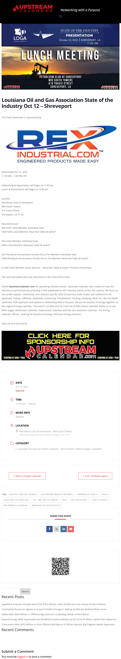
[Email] (71, 529)
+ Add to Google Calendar (27, 475)
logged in (22, 656)
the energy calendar (15, 505)
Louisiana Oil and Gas (16, 500)
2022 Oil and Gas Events (23, 494)
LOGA (104, 494)
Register (20, 416)
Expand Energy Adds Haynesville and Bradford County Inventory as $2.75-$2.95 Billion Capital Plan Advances (59, 619)
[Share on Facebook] (49, 529)
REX (64, 500)
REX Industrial (79, 500)
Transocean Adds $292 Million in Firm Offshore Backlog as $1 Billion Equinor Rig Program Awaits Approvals (58, 624)
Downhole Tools (87, 494)
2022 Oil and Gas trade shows (74, 294)
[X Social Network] (56, 529)
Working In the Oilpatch (46, 505)
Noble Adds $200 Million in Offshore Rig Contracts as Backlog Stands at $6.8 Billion (45, 614)
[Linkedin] (63, 529)
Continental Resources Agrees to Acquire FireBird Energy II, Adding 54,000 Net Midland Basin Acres (54, 609)
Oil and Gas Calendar (45, 500)
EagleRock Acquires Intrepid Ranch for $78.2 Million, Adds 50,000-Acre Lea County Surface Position (54, 604)
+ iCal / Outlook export (95, 475)
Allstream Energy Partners (57, 494)
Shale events (99, 500)
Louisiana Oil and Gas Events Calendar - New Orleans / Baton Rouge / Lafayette (60, 448)
